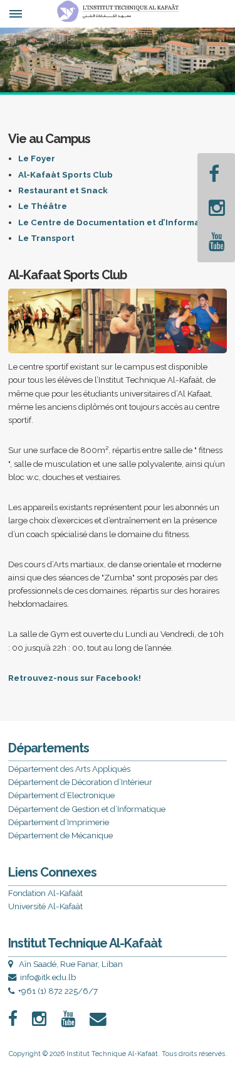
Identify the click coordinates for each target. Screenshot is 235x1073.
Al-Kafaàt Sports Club (65, 174)
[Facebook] (214, 174)
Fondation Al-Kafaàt (45, 893)
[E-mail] (104, 1019)
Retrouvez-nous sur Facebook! (74, 678)
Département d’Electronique (61, 795)
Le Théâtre (42, 206)
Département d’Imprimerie (58, 822)
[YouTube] (216, 242)
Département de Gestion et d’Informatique (86, 809)
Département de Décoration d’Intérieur (80, 782)
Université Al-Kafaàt (45, 906)
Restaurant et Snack (63, 190)
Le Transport (46, 238)
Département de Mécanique (60, 835)
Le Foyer (36, 158)
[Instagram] (216, 208)
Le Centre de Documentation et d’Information (117, 222)
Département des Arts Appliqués (69, 769)
